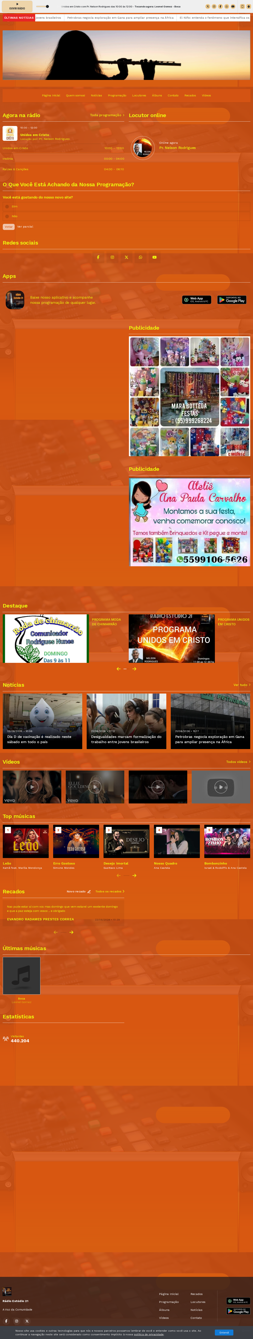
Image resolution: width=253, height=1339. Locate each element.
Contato (173, 95)
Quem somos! (75, 95)
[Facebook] (220, 6)
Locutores (139, 95)
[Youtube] (233, 6)
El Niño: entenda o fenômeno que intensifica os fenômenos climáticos (151, 17)
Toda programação (105, 115)
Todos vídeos (236, 762)
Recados (190, 95)
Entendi (224, 1332)
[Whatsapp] (226, 6)
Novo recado (76, 891)
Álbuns (157, 95)
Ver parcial (25, 226)
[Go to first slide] (134, 669)
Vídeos (206, 95)
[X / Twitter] (207, 6)
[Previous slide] (119, 669)
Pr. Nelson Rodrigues (54, 139)
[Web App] (242, 6)
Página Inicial (51, 95)
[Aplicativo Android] (248, 6)
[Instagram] (214, 6)
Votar (9, 226)
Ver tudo (240, 685)
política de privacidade (149, 1334)
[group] (32, 787)
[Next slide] (134, 875)
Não (15, 216)
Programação (117, 95)
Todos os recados (108, 891)
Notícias (96, 95)
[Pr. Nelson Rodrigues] (142, 148)
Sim (15, 206)
